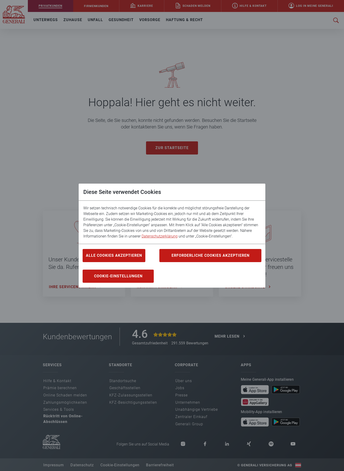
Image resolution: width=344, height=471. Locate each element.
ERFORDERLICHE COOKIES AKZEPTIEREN (210, 255)
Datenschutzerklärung (160, 236)
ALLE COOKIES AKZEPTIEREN (114, 255)
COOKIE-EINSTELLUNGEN (118, 276)
